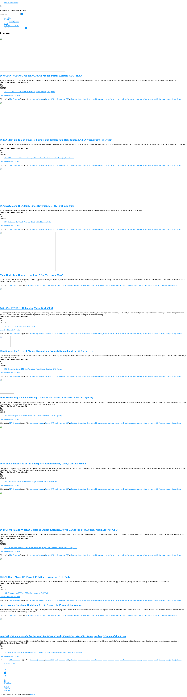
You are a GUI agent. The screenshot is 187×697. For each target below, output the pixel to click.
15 (5, 677)
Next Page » (8, 683)
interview (86, 99)
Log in (32, 694)
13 (5, 673)
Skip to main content (11, 3)
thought (168, 99)
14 (5, 675)
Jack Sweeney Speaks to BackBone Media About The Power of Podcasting (41, 605)
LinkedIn (10, 95)
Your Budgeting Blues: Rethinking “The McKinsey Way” (31, 275)
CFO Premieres (14, 99)
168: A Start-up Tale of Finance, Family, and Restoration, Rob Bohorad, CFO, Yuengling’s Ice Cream (56, 139)
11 (5, 669)
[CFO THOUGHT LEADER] (1, 6)
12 (5, 671)
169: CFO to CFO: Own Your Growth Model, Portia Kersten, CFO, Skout (41, 75)
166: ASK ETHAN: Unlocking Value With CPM (26, 308)
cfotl (56, 99)
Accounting (34, 99)
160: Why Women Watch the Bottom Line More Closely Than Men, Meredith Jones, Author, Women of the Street (63, 636)
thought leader (176, 99)
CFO (52, 99)
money (139, 99)
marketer (111, 99)
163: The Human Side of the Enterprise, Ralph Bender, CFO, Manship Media (43, 463)
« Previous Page (9, 663)
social (156, 99)
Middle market (125, 99)
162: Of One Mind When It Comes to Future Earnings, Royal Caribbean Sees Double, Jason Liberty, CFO (59, 529)
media (117, 99)
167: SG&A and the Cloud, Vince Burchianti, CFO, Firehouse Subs (37, 205)
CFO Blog (12, 285)
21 (5, 681)
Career (47, 99)
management (102, 99)
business (41, 99)
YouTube (17, 95)
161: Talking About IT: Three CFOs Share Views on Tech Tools (35, 577)
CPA (67, 99)
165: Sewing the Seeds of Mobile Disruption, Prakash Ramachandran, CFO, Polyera (46, 351)
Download (3, 95)
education (73, 99)
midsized (133, 99)
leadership (94, 99)
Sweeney (162, 99)
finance (80, 99)
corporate (62, 99)
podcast (150, 99)
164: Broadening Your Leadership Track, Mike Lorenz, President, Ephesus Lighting (46, 397)
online (145, 99)
